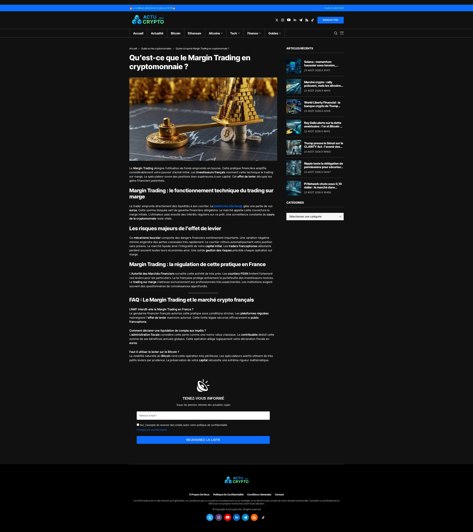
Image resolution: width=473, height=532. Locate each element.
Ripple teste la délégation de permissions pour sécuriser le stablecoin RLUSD (323, 167)
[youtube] (288, 20)
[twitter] (276, 20)
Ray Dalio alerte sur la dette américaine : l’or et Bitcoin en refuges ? (323, 126)
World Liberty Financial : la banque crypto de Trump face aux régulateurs (322, 106)
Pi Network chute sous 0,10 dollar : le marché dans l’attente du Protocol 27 (323, 187)
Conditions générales (259, 494)
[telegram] (300, 20)
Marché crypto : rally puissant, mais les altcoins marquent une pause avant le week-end (322, 87)
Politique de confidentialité (152, 429)
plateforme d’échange (228, 206)
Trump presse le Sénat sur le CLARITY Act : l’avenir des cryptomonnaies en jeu (323, 146)
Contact (279, 494)
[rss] (306, 20)
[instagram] (282, 20)
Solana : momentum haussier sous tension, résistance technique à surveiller (320, 67)
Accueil (133, 48)
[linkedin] (295, 20)
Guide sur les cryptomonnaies (156, 48)
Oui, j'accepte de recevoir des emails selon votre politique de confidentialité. (183, 424)
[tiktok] (312, 20)
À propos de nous (199, 494)
